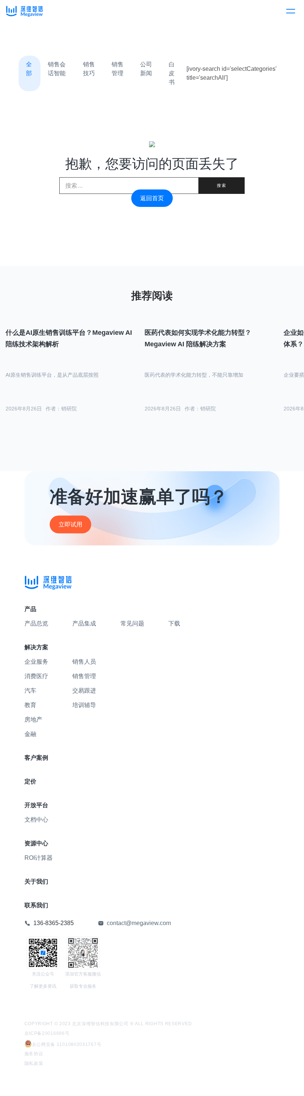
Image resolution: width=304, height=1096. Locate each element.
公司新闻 (146, 68)
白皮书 (172, 73)
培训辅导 (84, 705)
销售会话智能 (57, 68)
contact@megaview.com (139, 923)
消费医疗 (36, 676)
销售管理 (117, 68)
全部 (29, 68)
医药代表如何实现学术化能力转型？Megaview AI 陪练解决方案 (198, 338)
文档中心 (36, 819)
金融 (30, 734)
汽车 (30, 690)
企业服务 (36, 661)
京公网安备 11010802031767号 (67, 1044)
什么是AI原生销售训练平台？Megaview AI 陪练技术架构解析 (69, 338)
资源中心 (36, 843)
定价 (30, 781)
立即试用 (70, 524)
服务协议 (33, 1053)
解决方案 (36, 647)
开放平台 (36, 805)
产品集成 (84, 623)
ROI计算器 (38, 858)
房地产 (33, 719)
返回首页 (152, 198)
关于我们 (36, 881)
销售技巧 (89, 68)
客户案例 (36, 758)
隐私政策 (33, 1063)
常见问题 (132, 623)
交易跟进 (84, 690)
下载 (174, 623)
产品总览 (36, 623)
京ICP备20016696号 (47, 1033)
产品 (30, 609)
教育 (30, 705)
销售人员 (84, 661)
